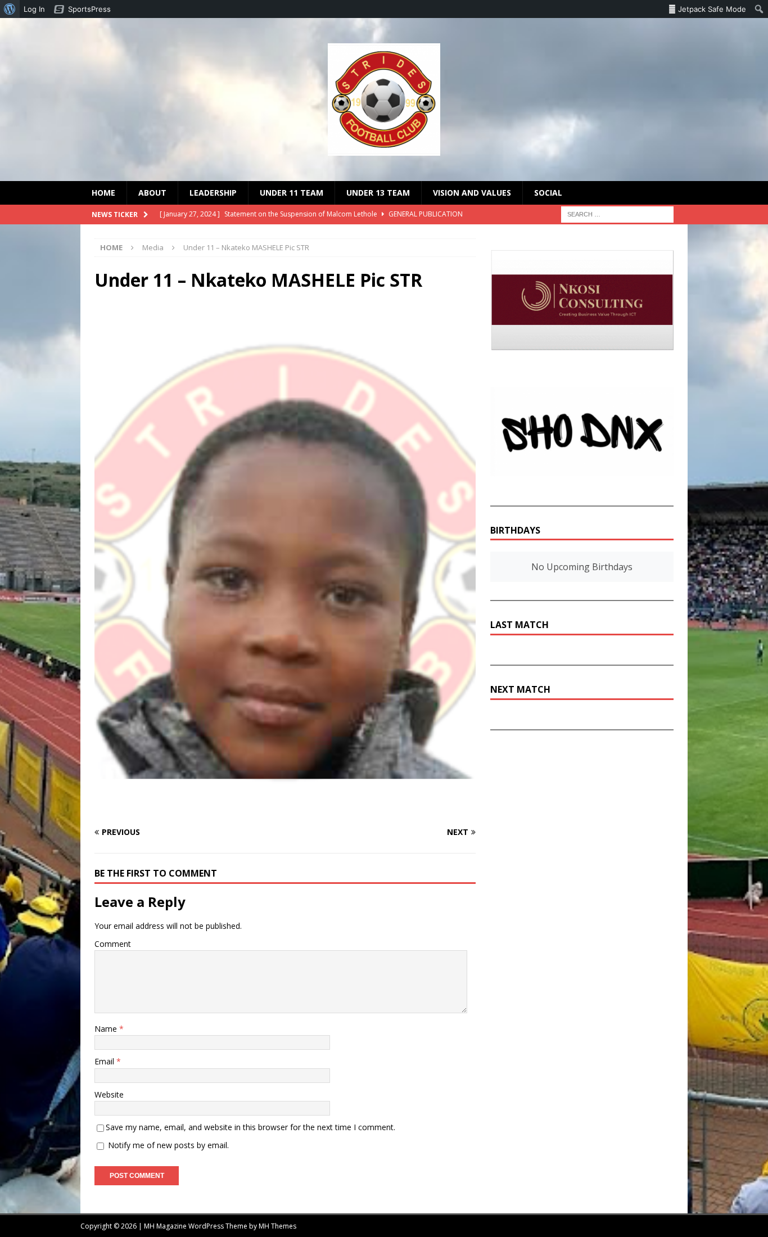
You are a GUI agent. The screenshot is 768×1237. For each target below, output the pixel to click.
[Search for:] (617, 214)
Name (106, 1028)
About (152, 192)
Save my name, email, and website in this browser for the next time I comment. (250, 1127)
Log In (34, 8)
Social (548, 192)
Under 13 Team (378, 192)
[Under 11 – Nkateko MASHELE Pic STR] (285, 810)
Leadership (213, 192)
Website (109, 1094)
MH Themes (277, 1226)
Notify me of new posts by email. (168, 1145)
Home (103, 192)
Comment (112, 943)
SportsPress (89, 8)
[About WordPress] (10, 9)
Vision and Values (472, 192)
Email (105, 1061)
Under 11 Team (291, 192)
